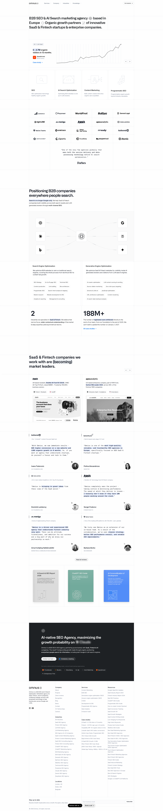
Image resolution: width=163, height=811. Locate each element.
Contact (57, 706)
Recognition (58, 698)
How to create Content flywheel (117, 706)
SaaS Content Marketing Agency (64, 736)
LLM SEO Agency (60, 727)
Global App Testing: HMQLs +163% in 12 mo (94, 749)
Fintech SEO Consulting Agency (64, 744)
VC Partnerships (60, 709)
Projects (57, 692)
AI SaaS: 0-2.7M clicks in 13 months (92, 722)
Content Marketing (87, 690)
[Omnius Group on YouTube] (33, 708)
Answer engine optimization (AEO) (92, 698)
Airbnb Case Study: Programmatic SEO (93, 733)
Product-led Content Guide (116, 725)
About (57, 690)
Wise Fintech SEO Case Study (90, 744)
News (57, 703)
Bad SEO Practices (113, 698)
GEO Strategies (112, 776)
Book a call (88, 805)
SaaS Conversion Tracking (115, 709)
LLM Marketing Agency (62, 730)
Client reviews (59, 695)
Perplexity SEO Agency (62, 768)
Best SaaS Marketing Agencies (117, 730)
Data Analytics (86, 709)
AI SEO (84, 701)
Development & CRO (87, 703)
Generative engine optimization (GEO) (93, 695)
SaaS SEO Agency (60, 722)
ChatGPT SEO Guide (114, 701)
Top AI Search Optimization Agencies (115, 750)
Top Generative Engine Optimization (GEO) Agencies (118, 742)
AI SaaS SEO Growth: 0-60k (90, 741)
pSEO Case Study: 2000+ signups (91, 746)
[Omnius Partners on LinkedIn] (30, 708)
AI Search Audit (86, 711)
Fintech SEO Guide (113, 760)
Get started (128, 3)
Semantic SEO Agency (61, 757)
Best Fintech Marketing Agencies (117, 754)
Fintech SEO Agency (61, 725)
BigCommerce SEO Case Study (91, 738)
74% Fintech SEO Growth (89, 736)
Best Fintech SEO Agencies (116, 757)
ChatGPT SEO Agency (61, 746)
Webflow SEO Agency (61, 762)
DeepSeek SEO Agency (62, 776)
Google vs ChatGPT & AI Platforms (118, 778)
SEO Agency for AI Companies (64, 733)
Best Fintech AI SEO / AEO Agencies (118, 736)
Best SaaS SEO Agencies (115, 733)
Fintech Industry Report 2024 (116, 695)
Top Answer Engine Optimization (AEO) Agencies (117, 746)
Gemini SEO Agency (61, 773)
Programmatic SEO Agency (89, 706)
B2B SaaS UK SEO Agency (63, 754)
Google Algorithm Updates (115, 690)
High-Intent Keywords (114, 722)
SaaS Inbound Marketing (115, 762)
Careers (57, 711)
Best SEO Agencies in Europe (116, 770)
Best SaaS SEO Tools (114, 768)
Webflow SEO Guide (114, 727)
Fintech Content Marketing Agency (65, 738)
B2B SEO (84, 692)
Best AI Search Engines (114, 773)
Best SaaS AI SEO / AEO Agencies (118, 738)
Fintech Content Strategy (115, 765)
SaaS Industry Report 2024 (115, 692)
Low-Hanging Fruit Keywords (116, 719)
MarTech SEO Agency (61, 760)
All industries (59, 719)
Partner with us (74, 805)
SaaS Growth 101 (112, 711)
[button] (47, 3)
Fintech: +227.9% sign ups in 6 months (93, 725)
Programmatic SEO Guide (115, 703)
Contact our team (48, 659)
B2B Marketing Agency (62, 752)
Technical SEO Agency (61, 765)
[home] (33, 3)
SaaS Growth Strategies (115, 714)
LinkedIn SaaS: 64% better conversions (93, 730)
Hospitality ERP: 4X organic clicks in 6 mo (94, 727)
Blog (56, 701)
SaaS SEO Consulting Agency (63, 741)
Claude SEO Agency (61, 770)
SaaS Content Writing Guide (116, 717)
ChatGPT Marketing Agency (63, 749)
